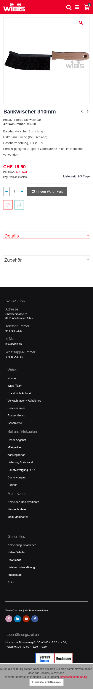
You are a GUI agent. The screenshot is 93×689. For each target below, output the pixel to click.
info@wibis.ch (13, 344)
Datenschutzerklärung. (74, 677)
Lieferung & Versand (20, 462)
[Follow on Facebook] (34, 618)
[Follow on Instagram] (8, 618)
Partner (12, 485)
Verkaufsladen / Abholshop (24, 400)
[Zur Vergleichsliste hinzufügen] (19, 204)
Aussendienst (16, 415)
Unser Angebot (17, 440)
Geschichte (15, 423)
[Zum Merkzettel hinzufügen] (8, 204)
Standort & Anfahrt (19, 393)
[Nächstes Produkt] (87, 111)
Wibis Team (15, 385)
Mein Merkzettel (18, 517)
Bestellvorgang (17, 477)
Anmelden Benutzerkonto (23, 502)
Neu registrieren (17, 509)
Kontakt (12, 378)
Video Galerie (16, 552)
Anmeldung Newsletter (22, 545)
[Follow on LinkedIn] (17, 618)
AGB (11, 582)
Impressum (15, 575)
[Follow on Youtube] (26, 618)
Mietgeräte (14, 447)
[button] (81, 26)
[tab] (46, 235)
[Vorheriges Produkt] (81, 111)
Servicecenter (16, 408)
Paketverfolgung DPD (21, 470)
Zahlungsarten (16, 455)
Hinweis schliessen (46, 682)
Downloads (14, 560)
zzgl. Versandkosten (15, 177)
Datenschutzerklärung (21, 567)
